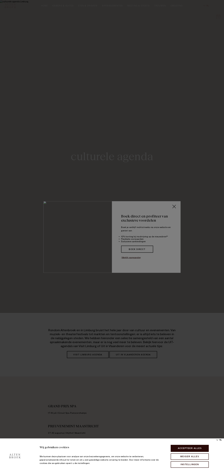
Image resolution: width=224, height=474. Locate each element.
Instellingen (190, 464)
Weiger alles (189, 456)
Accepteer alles (190, 448)
